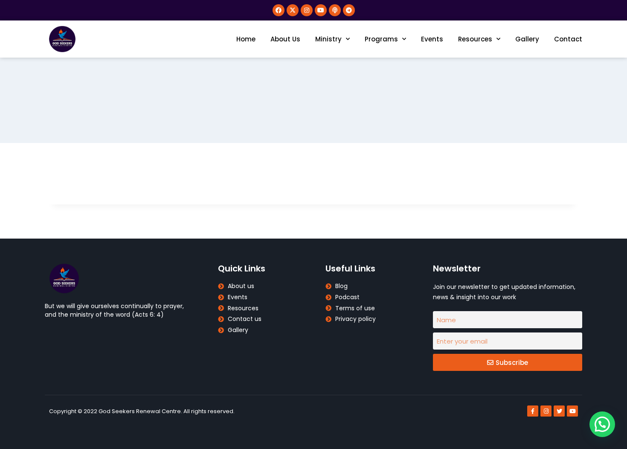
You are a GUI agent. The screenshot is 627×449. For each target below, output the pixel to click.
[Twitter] (559, 411)
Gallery (527, 39)
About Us (285, 39)
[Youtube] (321, 10)
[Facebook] (278, 10)
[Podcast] (335, 10)
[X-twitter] (293, 10)
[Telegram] (349, 10)
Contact (568, 39)
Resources (475, 39)
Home (245, 39)
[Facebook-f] (532, 411)
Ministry (328, 39)
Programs (381, 39)
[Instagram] (307, 10)
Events (432, 39)
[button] (602, 424)
